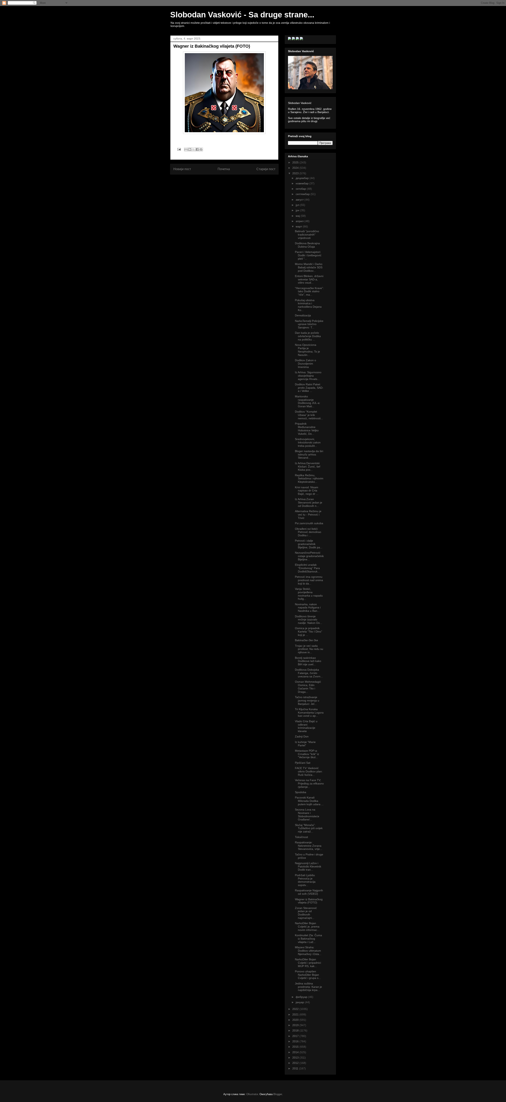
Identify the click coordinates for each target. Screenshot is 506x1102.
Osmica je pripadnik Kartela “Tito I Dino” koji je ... (308, 631)
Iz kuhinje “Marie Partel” (305, 743)
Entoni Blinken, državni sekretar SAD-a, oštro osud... (309, 279)
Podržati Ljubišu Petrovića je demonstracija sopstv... (305, 880)
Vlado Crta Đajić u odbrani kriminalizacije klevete (306, 726)
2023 (295, 173)
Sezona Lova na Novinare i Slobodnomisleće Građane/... (307, 814)
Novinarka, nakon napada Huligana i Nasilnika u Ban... (308, 608)
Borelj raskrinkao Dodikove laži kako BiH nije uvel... (308, 661)
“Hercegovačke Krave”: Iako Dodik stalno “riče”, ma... (309, 291)
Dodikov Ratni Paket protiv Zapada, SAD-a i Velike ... (309, 388)
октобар (301, 188)
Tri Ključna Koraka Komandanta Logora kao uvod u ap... (309, 712)
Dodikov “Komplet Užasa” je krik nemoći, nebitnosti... (309, 415)
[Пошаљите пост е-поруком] (179, 149)
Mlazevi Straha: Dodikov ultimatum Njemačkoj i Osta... (308, 951)
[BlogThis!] (190, 149)
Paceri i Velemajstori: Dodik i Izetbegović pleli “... (308, 255)
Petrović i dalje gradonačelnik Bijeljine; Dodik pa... (308, 544)
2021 (295, 1014)
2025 (295, 162)
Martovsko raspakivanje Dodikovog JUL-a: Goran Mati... (307, 401)
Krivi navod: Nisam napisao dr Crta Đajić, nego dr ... (306, 491)
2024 (295, 167)
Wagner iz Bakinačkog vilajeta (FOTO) (309, 901)
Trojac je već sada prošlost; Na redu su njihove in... (309, 649)
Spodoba (300, 792)
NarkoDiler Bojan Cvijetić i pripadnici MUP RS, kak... (308, 963)
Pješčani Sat (302, 762)
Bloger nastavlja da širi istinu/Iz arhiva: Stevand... (309, 454)
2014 (295, 1052)
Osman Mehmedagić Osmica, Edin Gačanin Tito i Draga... (308, 686)
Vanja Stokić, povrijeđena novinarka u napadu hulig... (309, 593)
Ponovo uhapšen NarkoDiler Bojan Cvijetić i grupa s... (308, 975)
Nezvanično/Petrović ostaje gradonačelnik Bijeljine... (309, 556)
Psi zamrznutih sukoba (309, 523)
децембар (303, 178)
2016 (295, 1041)
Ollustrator (252, 1094)
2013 (295, 1057)
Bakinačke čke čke (306, 640)
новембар (302, 183)
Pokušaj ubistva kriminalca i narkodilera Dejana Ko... (308, 305)
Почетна (224, 169)
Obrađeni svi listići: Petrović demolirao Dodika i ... (308, 532)
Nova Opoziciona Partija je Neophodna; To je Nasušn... (307, 349)
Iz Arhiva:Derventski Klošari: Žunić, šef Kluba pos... (307, 466)
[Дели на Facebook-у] (197, 149)
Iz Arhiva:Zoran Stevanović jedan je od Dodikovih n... (308, 502)
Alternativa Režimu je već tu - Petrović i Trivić (308, 514)
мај (298, 215)
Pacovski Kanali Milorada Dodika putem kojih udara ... (309, 801)
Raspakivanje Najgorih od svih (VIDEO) (309, 892)
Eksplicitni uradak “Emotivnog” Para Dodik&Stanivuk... (307, 568)
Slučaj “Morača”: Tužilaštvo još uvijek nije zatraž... (309, 828)
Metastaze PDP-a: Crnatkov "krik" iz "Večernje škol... (307, 754)
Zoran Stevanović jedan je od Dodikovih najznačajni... (306, 912)
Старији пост (265, 169)
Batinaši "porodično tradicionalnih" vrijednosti (307, 234)
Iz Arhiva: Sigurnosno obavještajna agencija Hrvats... (308, 376)
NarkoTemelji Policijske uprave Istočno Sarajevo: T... (309, 324)
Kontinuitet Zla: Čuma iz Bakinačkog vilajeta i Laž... (308, 939)
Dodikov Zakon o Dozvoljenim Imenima (305, 364)
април (300, 221)
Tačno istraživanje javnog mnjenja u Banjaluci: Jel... (307, 700)
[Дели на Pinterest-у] (201, 149)
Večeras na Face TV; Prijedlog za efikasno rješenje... (309, 783)
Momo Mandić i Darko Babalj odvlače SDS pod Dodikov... (308, 267)
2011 (295, 1068)
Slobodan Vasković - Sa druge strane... (242, 14)
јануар (300, 1002)
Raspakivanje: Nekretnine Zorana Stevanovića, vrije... (308, 846)
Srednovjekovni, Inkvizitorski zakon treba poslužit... (308, 442)
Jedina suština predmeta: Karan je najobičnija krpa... (308, 987)
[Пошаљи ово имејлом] (186, 149)
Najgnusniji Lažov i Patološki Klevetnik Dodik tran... (308, 866)
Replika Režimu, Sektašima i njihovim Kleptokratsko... (309, 479)
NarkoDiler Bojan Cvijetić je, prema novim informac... (307, 926)
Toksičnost (301, 837)
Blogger (277, 1094)
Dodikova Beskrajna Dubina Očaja (307, 245)
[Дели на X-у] (193, 149)
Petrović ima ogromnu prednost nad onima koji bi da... (309, 580)
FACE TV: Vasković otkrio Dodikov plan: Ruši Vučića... (309, 771)
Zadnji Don (302, 736)
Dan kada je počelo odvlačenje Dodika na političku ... (308, 336)
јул (298, 204)
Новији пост (182, 169)
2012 (295, 1062)
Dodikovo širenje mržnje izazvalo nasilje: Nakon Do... (308, 620)
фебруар (302, 996)
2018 (295, 1030)
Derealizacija (303, 315)
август (300, 199)
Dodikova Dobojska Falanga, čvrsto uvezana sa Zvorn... (309, 673)
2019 (295, 1025)
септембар (303, 194)
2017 (295, 1036)
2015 (295, 1046)
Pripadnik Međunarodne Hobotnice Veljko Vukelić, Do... (307, 428)
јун (298, 210)
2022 (295, 1009)
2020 (295, 1019)
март (299, 226)
